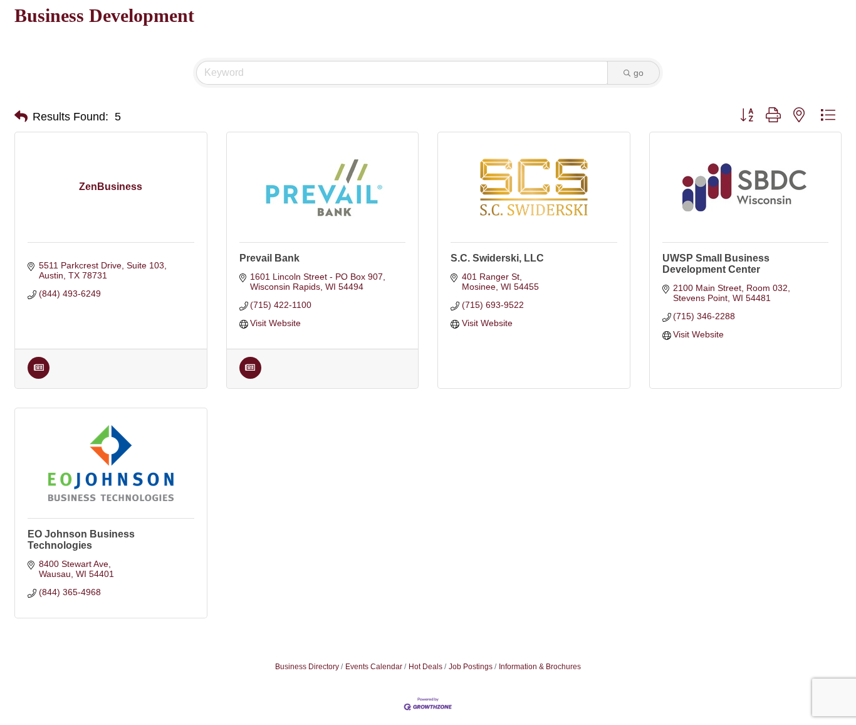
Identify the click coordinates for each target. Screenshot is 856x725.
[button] (21, 117)
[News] (39, 376)
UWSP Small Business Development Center (716, 264)
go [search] (639, 73)
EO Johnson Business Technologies (81, 540)
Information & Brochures (540, 666)
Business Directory (307, 666)
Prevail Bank (269, 258)
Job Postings (471, 666)
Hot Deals (425, 666)
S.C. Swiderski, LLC (497, 258)
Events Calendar (373, 666)
